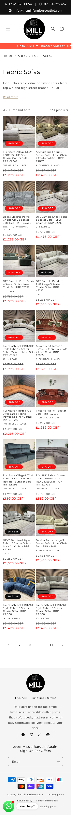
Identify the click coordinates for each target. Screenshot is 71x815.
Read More (10, 97)
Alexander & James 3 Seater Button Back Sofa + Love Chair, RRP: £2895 (51, 350)
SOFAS (22, 56)
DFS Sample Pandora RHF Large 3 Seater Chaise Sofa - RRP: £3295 (49, 286)
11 (51, 645)
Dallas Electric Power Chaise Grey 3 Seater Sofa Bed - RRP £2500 (17, 219)
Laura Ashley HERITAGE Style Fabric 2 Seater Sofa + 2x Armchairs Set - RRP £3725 (19, 350)
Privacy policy (56, 794)
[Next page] (62, 645)
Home (8, 56)
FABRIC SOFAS (42, 56)
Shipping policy (48, 806)
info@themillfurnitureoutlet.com (38, 10)
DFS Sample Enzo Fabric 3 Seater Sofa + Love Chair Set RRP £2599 (51, 219)
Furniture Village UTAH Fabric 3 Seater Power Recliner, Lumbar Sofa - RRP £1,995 (18, 480)
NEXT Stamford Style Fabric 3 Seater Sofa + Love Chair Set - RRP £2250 (17, 545)
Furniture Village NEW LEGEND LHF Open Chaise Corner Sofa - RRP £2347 (17, 156)
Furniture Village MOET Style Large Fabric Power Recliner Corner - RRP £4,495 (18, 415)
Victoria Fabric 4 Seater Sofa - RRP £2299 (51, 412)
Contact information (47, 800)
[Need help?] (9, 806)
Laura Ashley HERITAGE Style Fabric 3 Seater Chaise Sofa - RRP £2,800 (18, 609)
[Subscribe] (58, 761)
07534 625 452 (55, 4)
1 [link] (9, 645)
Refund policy (24, 800)
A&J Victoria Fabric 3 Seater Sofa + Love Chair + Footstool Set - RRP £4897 (51, 156)
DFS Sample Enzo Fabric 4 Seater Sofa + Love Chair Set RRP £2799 (19, 284)
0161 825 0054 (20, 4)
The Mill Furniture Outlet (31, 794)
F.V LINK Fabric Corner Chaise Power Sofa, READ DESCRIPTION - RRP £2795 (51, 480)
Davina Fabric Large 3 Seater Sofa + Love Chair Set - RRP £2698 (51, 543)
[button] (8, 28)
